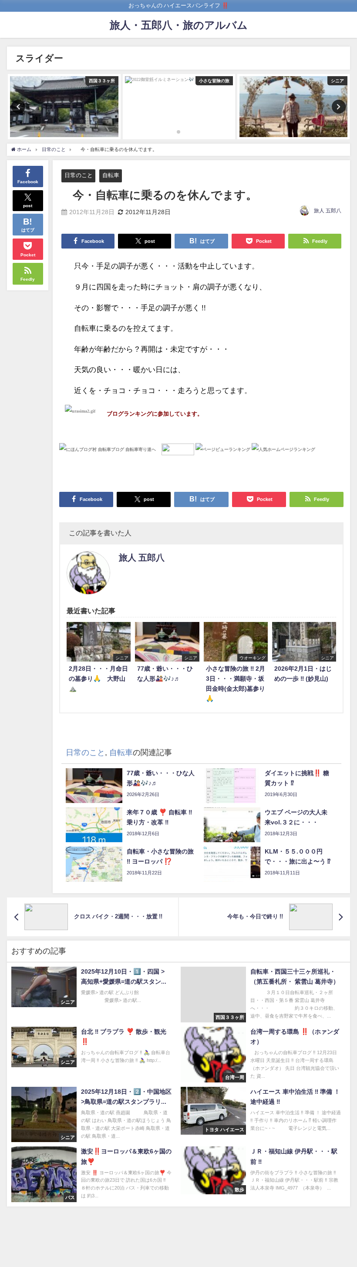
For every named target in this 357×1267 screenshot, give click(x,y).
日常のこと (78, 175)
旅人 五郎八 (327, 210)
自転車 (110, 175)
